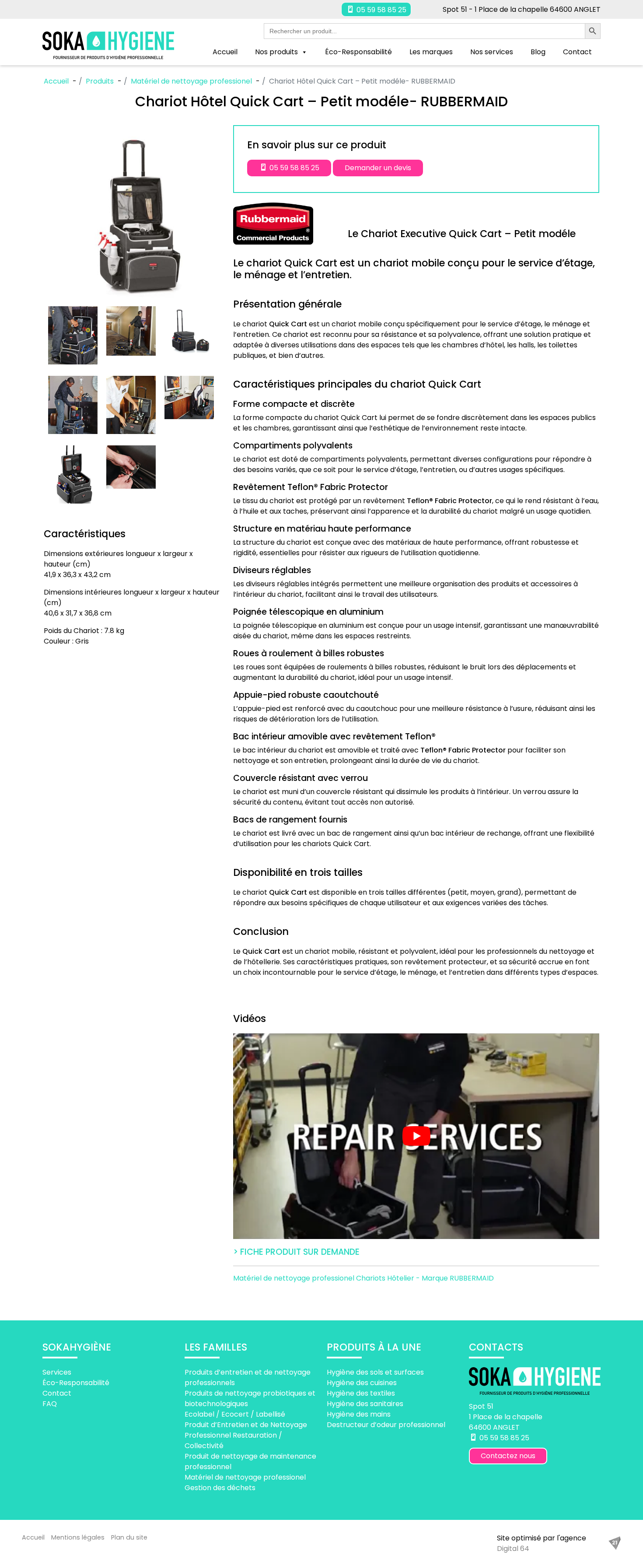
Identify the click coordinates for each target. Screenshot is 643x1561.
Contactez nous (508, 1456)
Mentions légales (78, 1537)
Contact (577, 52)
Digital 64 (513, 1549)
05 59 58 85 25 (380, 10)
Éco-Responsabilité (358, 52)
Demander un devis (378, 168)
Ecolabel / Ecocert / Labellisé (235, 1414)
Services (56, 1372)
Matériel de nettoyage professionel (294, 1278)
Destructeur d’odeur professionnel (386, 1425)
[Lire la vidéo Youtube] (416, 1136)
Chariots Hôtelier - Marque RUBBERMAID (425, 1278)
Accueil (225, 52)
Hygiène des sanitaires (365, 1404)
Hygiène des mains (359, 1414)
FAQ (49, 1404)
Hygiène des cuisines (362, 1383)
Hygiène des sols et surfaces (375, 1372)
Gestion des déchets (220, 1488)
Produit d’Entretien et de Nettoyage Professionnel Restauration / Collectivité (246, 1435)
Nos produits (276, 52)
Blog (538, 52)
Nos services (491, 52)
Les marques (431, 52)
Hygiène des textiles (361, 1393)
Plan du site (129, 1537)
